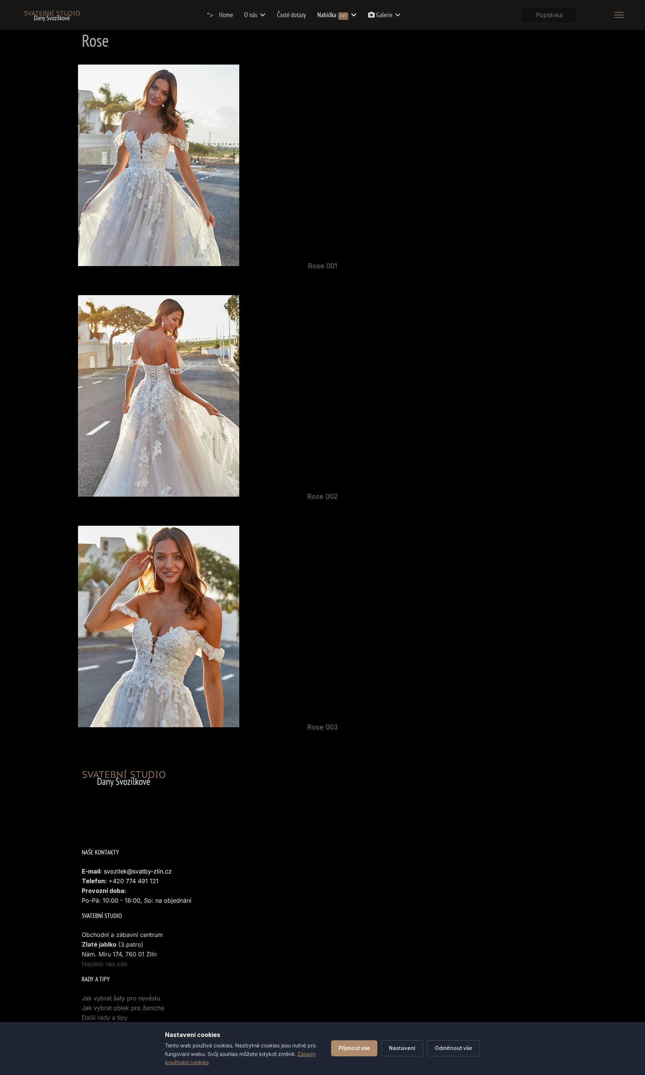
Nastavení (402, 1048)
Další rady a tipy (105, 1017)
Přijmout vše (354, 1048)
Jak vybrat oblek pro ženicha (123, 1008)
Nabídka (331, 14)
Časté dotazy (291, 14)
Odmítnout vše (453, 1048)
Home (226, 14)
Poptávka (549, 15)
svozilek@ (118, 871)
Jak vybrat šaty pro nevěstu (121, 998)
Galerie (383, 14)
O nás (250, 14)
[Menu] (619, 15)
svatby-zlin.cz (152, 871)
